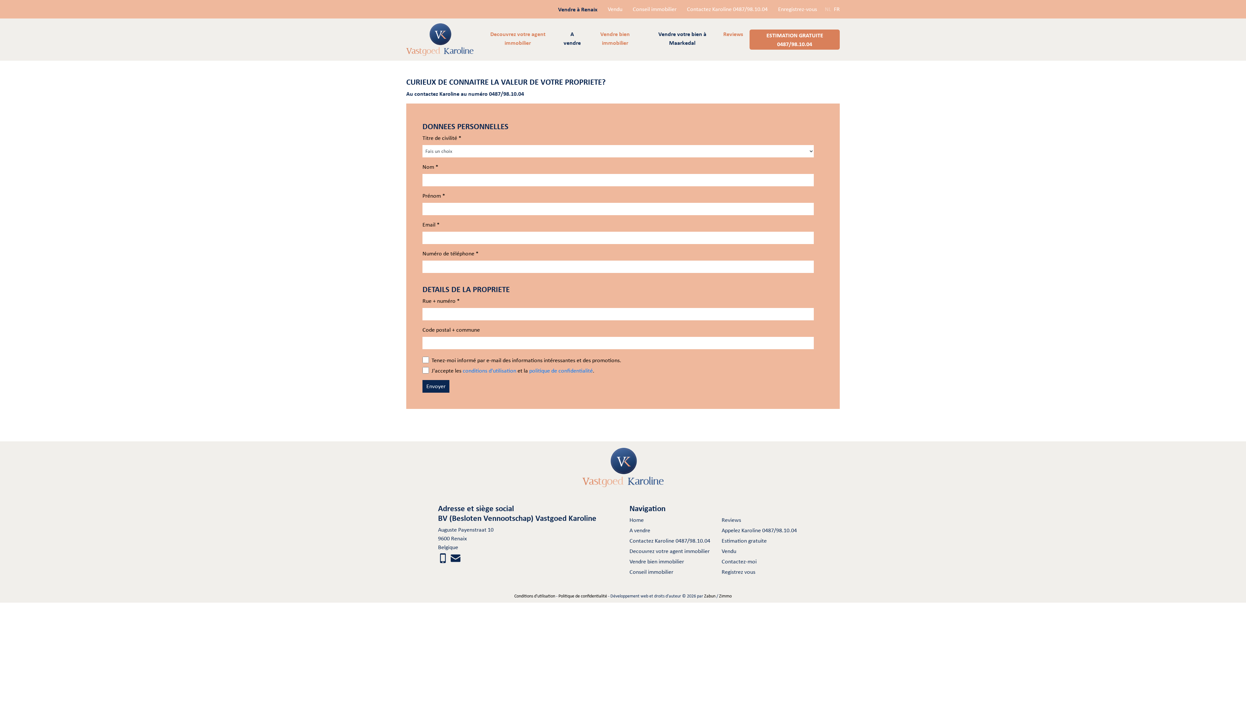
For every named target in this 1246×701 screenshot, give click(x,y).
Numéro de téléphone (450, 253)
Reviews (731, 520)
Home (636, 520)
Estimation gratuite (744, 541)
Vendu (615, 9)
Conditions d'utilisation (534, 596)
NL (828, 9)
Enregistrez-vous (797, 9)
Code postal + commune (451, 330)
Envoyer (436, 386)
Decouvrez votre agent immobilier (669, 551)
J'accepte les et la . (513, 371)
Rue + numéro (441, 301)
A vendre (639, 530)
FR (837, 9)
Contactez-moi (739, 561)
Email (431, 224)
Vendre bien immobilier (656, 561)
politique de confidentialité (561, 371)
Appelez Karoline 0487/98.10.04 (759, 530)
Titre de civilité (441, 138)
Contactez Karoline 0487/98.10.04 (727, 9)
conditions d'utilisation (489, 371)
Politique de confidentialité (582, 596)
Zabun (709, 596)
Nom (430, 167)
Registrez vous (738, 572)
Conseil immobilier (655, 9)
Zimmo (725, 596)
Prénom (433, 196)
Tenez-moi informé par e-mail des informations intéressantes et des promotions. (526, 360)
